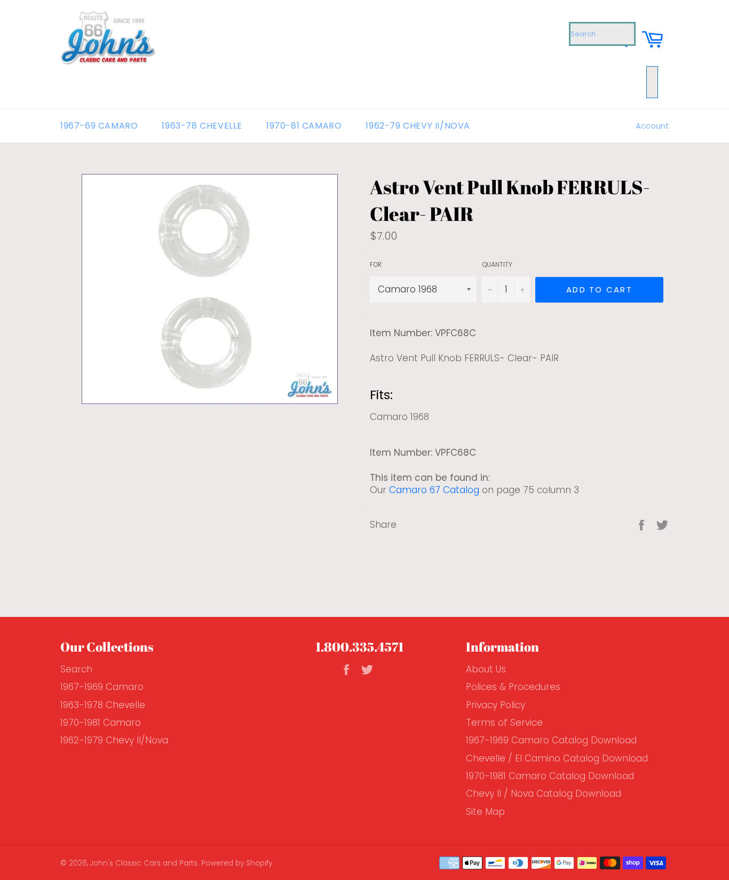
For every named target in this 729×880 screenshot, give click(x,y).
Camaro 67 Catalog (434, 489)
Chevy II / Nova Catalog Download (543, 793)
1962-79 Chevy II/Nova (418, 126)
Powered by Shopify (236, 863)
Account (652, 125)
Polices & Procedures (513, 686)
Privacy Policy (495, 705)
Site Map (485, 811)
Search (76, 669)
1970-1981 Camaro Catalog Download (550, 776)
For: (376, 264)
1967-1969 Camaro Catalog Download (551, 740)
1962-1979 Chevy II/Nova (114, 740)
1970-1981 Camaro (100, 722)
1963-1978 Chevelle (102, 705)
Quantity (497, 264)
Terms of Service (504, 722)
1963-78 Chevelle (202, 126)
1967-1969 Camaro (102, 686)
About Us (486, 669)
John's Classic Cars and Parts (143, 863)
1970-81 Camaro (304, 126)
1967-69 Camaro (99, 126)
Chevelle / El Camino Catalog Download (557, 758)
